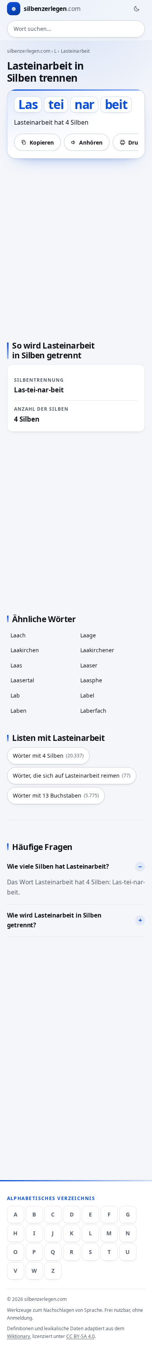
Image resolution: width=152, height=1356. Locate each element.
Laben (19, 710)
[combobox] (76, 29)
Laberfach (93, 710)
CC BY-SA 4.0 (80, 1336)
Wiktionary (18, 1336)
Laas (16, 665)
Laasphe (91, 680)
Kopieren (42, 142)
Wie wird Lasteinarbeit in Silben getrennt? (54, 920)
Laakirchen (25, 650)
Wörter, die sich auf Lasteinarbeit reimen (72, 775)
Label (87, 695)
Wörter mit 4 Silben (48, 755)
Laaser (88, 665)
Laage (88, 635)
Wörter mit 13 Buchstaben (56, 795)
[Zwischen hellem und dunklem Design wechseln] (136, 8)
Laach (18, 635)
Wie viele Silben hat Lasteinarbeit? (58, 866)
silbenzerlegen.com (28, 51)
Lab (15, 695)
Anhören (91, 142)
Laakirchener (97, 650)
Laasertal (22, 680)
